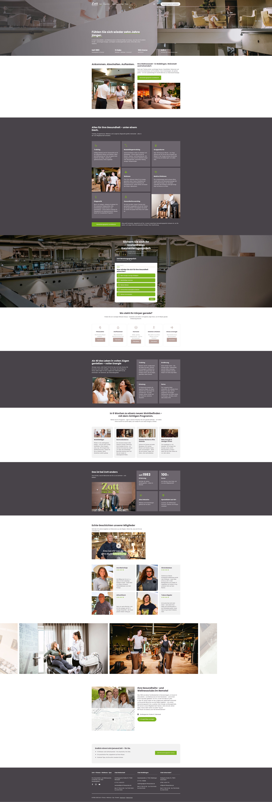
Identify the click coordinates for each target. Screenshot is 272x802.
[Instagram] (154, 4)
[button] (113, 720)
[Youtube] (100, 784)
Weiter (152, 299)
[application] (113, 720)
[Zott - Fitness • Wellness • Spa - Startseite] (95, 4)
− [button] (93, 712)
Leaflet (118, 730)
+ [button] (93, 710)
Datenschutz (129, 797)
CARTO (132, 730)
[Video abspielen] (118, 545)
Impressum (122, 797)
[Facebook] (158, 4)
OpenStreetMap (123, 730)
